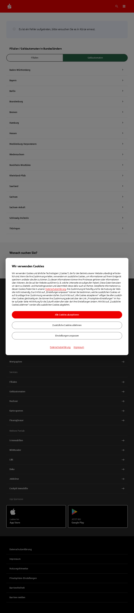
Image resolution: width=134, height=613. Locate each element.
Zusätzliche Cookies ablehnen (67, 325)
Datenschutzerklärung (55, 289)
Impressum (79, 347)
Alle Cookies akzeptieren (67, 315)
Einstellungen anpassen (67, 336)
